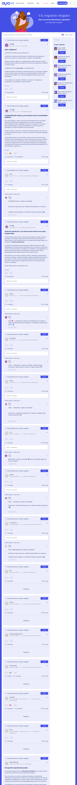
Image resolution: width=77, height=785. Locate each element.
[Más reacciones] (11, 89)
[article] (26, 69)
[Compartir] (47, 44)
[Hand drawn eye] (8, 4)
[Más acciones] (47, 198)
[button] (63, 51)
